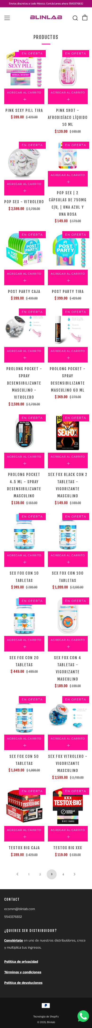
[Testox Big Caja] (24, 806)
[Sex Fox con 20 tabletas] (24, 616)
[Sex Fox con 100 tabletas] (68, 532)
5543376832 (13, 916)
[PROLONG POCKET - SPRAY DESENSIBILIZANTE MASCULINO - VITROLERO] (24, 327)
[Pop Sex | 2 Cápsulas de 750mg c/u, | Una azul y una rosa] (68, 155)
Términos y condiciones (22, 972)
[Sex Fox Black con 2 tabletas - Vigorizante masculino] (68, 433)
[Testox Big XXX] (68, 806)
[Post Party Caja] (24, 250)
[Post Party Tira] (68, 250)
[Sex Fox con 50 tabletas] (24, 715)
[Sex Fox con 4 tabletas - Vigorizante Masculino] (68, 616)
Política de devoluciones (23, 982)
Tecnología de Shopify (46, 1017)
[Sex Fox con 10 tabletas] (24, 532)
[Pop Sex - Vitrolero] (24, 160)
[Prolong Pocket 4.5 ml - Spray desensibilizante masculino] (24, 433)
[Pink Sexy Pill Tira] (24, 69)
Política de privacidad (21, 961)
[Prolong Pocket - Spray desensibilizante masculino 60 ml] (68, 327)
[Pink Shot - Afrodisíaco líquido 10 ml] (68, 69)
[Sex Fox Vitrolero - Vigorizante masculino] (68, 715)
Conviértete (13, 940)
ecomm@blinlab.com (19, 909)
